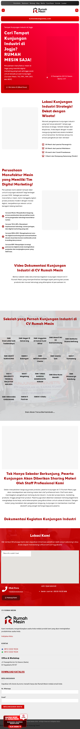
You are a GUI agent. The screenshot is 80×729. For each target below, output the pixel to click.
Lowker (64, 3)
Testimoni (25, 3)
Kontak (57, 3)
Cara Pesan (50, 3)
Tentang (32, 3)
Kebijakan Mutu (7, 636)
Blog (37, 3)
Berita (43, 3)
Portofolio (16, 3)
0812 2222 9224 (10, 649)
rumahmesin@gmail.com (40, 19)
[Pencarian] (76, 10)
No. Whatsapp (6, 689)
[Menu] (3, 10)
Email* (3, 697)
